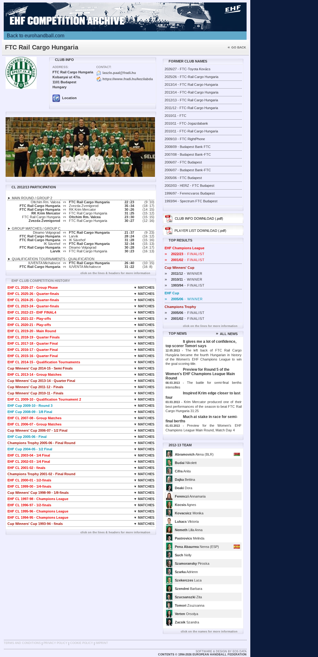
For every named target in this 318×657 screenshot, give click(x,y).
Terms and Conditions (22, 643)
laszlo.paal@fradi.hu (119, 73)
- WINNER (183, 273)
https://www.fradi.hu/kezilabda (127, 79)
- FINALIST (185, 254)
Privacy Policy (55, 643)
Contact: (103, 67)
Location (69, 98)
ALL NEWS (227, 334)
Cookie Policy (81, 643)
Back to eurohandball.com (35, 35)
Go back (237, 47)
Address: (60, 67)
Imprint (102, 643)
